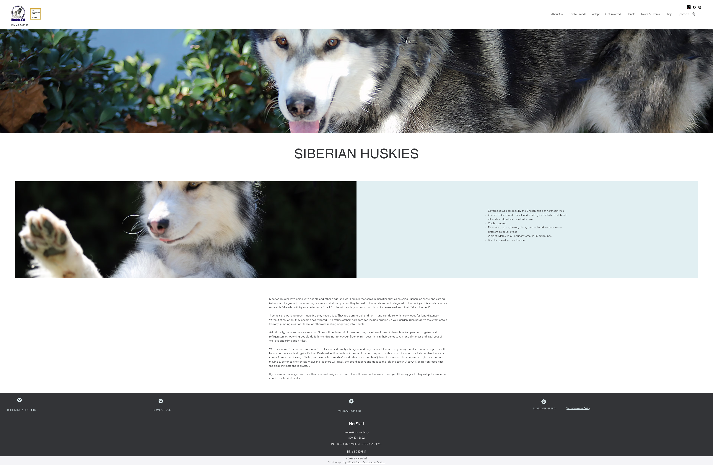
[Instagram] (700, 7)
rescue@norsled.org (356, 432)
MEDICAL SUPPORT (350, 411)
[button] (557, 14)
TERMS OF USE (161, 409)
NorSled (356, 424)
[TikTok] (689, 7)
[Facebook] (694, 7)
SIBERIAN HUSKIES (356, 153)
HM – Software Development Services (366, 462)
